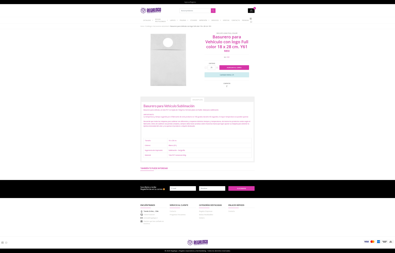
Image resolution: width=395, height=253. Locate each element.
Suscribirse (241, 188)
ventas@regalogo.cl (150, 218)
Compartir (226, 83)
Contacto (236, 20)
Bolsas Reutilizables (160, 20)
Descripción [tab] (197, 100)
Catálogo (149, 26)
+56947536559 (149, 215)
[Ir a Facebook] (251, 18)
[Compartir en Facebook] (226, 86)
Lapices (172, 20)
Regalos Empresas (205, 211)
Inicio (142, 26)
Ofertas (226, 20)
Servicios (215, 20)
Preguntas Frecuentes (178, 215)
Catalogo (147, 20)
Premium (245, 20)
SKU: (225, 57)
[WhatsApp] (251, 21)
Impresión (203, 20)
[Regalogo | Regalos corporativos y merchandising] (150, 10)
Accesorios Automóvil (161, 26)
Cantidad (212, 63)
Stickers (193, 20)
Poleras (183, 20)
